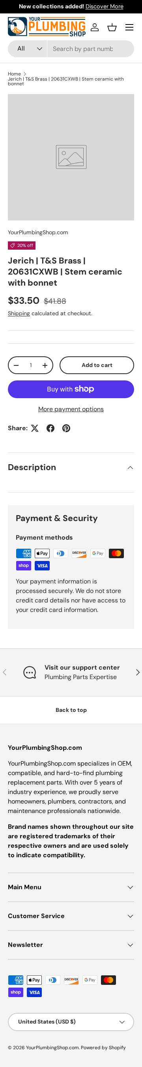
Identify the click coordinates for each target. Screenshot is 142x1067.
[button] (112, 27)
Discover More (104, 6)
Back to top (71, 709)
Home (14, 74)
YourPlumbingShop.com (38, 232)
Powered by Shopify (103, 1047)
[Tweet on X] (35, 428)
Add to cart (97, 365)
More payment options (71, 409)
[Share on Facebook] (50, 428)
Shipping (19, 313)
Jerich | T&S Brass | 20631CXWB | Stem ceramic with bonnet (66, 81)
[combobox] (71, 48)
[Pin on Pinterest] (66, 428)
